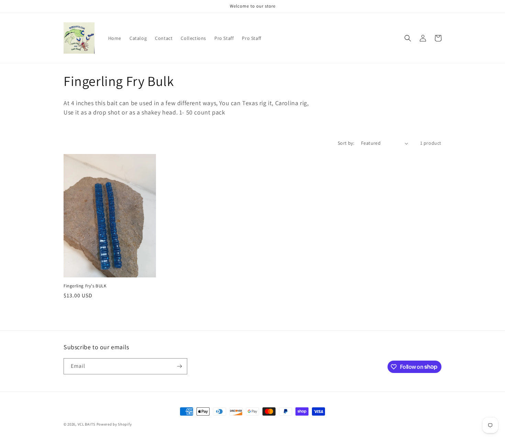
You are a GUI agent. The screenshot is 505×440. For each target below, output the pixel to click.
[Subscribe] (179, 366)
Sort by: (346, 143)
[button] (407, 38)
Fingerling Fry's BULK (85, 286)
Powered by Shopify (114, 424)
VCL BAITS (87, 424)
